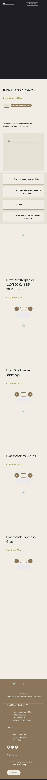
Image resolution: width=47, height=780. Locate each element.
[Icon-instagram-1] (12, 747)
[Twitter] (16, 747)
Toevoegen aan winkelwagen (21, 105)
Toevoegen (23, 314)
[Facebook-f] (8, 747)
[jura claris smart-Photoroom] (23, 141)
